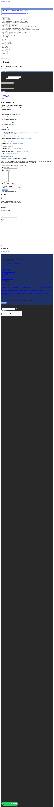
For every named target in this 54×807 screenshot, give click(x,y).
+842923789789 (5, 1)
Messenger (7, 156)
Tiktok (11, 156)
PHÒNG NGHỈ (6, 270)
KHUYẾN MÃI (6, 280)
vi (2, 5)
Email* (3, 170)
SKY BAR (4, 276)
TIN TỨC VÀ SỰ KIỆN (7, 279)
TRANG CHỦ (5, 269)
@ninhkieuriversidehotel (12, 153)
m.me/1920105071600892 (20, 151)
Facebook (3, 156)
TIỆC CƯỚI (5, 273)
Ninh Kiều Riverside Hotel (14, 148)
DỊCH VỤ (4, 277)
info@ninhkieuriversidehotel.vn (9, 217)
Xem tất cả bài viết (5, 294)
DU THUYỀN (5, 275)
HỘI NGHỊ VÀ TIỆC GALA (8, 272)
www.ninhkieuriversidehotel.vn (15, 143)
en (2, 3)
